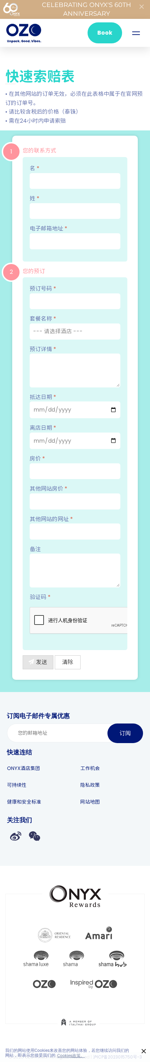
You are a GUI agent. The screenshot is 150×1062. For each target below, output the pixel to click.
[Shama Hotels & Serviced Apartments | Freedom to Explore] (73, 959)
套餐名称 (43, 319)
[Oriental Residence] (54, 934)
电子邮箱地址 (48, 228)
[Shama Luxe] (36, 959)
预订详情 (43, 349)
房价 (37, 459)
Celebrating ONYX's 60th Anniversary (86, 9)
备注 (35, 549)
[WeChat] (34, 835)
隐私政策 (90, 785)
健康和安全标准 (24, 801)
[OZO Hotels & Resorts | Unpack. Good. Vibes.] (44, 983)
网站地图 (90, 801)
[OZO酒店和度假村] (23, 33)
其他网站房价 (48, 489)
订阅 (125, 733)
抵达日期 (43, 397)
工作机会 (90, 768)
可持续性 (17, 785)
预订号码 (43, 289)
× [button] (144, 1051)
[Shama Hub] (112, 959)
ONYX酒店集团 (23, 768)
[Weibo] (15, 835)
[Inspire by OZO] (94, 983)
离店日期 (43, 428)
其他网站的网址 (51, 519)
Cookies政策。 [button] (71, 1055)
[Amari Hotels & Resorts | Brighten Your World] (99, 934)
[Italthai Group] (78, 1027)
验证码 (40, 597)
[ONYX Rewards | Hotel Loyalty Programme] (75, 893)
